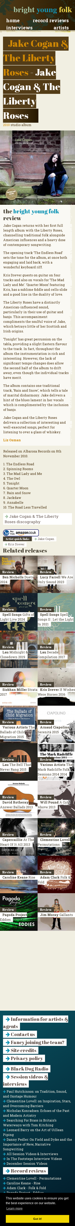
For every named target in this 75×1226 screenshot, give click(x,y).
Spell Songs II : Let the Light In (56, 619)
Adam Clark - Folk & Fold (26, 1188)
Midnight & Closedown (14, 654)
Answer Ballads (16, 804)
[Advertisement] (37, 973)
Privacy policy (26, 1058)
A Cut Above (53, 804)
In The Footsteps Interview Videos (34, 1159)
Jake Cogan (45, 539)
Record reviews (51, 20)
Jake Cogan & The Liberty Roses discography (32, 519)
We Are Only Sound (55, 579)
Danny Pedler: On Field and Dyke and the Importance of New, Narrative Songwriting (37, 1144)
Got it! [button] (37, 1218)
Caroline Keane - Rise (23, 1183)
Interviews (19, 27)
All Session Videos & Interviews (32, 1154)
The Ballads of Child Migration (17, 732)
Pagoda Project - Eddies (25, 1193)
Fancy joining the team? (37, 1042)
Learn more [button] (14, 1208)
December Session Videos (26, 1163)
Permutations (54, 842)
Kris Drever (16, 544)
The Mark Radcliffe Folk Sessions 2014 (55, 769)
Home (13, 20)
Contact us (22, 1034)
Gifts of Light (17, 616)
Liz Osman (12, 440)
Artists (61, 27)
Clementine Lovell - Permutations (33, 1178)
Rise (18, 877)
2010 (6, 125)
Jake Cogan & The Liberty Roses (36, 57)
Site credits (23, 1050)
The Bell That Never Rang (15, 767)
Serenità (53, 729)
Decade (51, 654)
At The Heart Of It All (17, 842)
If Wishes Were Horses (56, 691)
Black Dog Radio (29, 1068)
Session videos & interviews (25, 1080)
